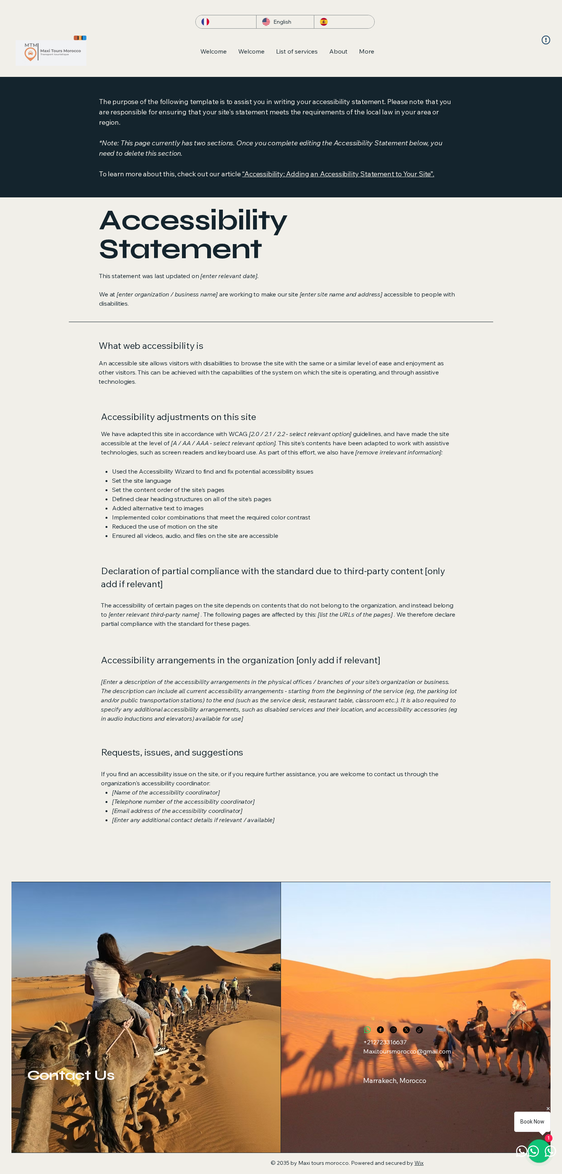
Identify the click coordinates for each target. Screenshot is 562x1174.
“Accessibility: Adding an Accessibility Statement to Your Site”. (338, 173)
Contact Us (70, 1075)
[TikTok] (419, 1030)
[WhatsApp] (367, 1030)
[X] (406, 1030)
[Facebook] (380, 1030)
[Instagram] (393, 1030)
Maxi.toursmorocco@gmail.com (407, 1051)
